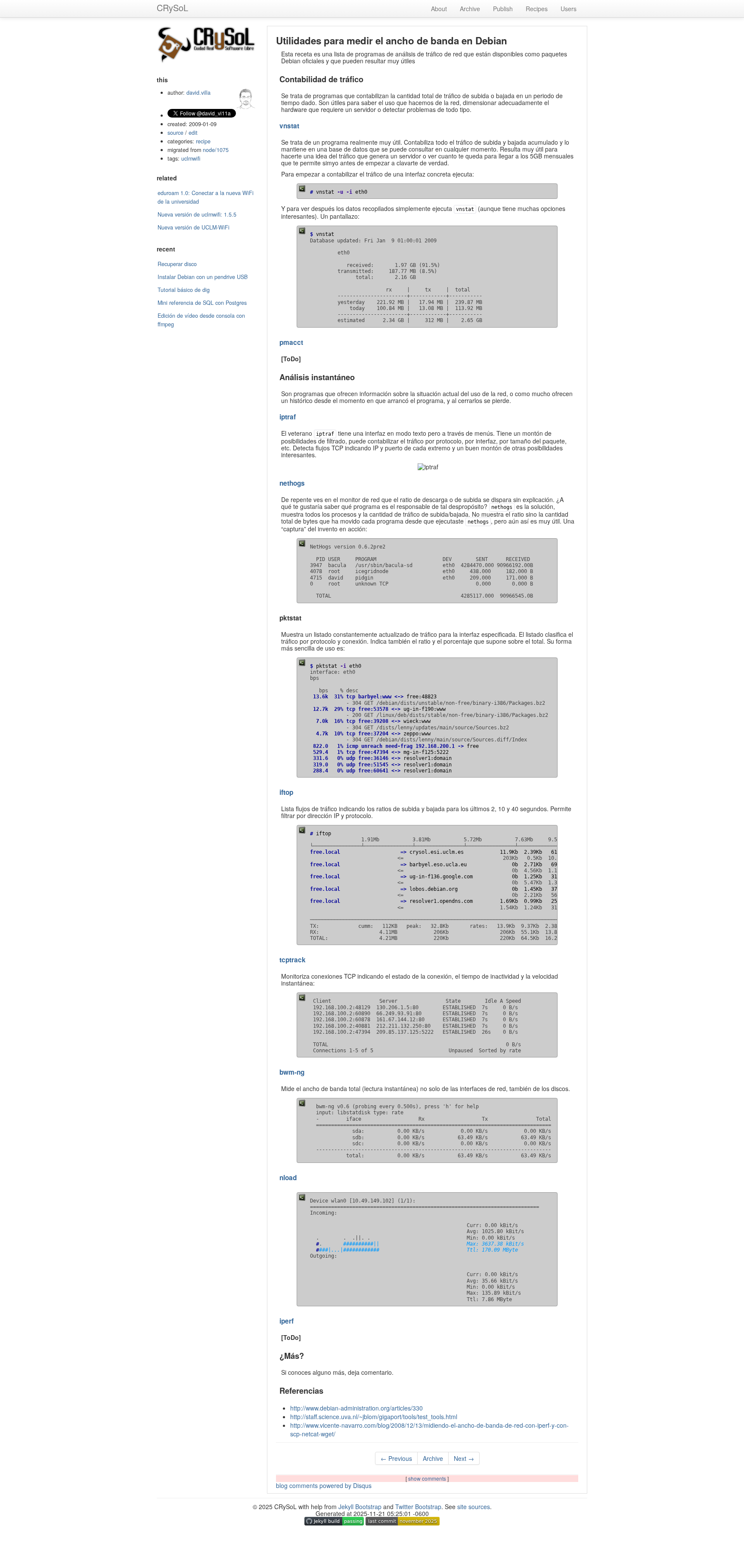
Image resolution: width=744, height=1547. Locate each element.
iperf (286, 1321)
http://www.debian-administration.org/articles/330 (356, 1408)
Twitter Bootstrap (418, 1506)
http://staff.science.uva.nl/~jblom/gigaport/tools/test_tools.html (373, 1416)
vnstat (289, 125)
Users (569, 8)
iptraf (287, 417)
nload (288, 1177)
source (175, 132)
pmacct (291, 342)
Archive (470, 8)
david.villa (198, 92)
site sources (473, 1506)
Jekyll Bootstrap (359, 1506)
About (439, 8)
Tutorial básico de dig (184, 290)
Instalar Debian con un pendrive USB (203, 277)
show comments (427, 1478)
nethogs (292, 483)
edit (193, 132)
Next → (464, 1458)
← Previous (396, 1458)
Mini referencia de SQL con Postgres (202, 303)
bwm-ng (291, 1072)
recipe (203, 141)
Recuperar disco (177, 264)
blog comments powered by (324, 1485)
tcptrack (292, 959)
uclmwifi (190, 158)
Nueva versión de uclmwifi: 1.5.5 (197, 214)
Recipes (537, 8)
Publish (503, 8)
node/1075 (216, 150)
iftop (286, 792)
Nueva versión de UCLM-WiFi (193, 227)
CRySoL (172, 7)
